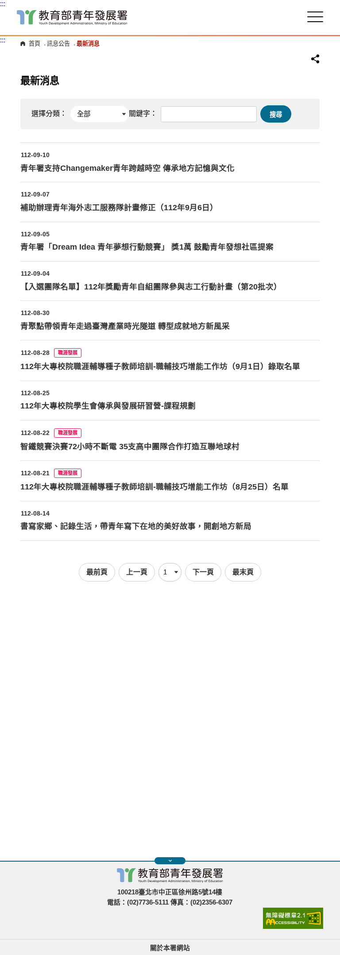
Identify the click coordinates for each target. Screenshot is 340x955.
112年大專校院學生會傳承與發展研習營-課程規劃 (108, 405)
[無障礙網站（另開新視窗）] (293, 926)
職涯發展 (67, 352)
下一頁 (203, 572)
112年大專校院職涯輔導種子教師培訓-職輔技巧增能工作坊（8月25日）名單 (154, 486)
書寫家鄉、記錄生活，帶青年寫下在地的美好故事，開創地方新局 (135, 526)
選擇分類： (49, 113)
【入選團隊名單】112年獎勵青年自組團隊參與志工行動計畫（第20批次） (151, 286)
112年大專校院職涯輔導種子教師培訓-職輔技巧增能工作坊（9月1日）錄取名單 (160, 366)
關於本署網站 (170, 947)
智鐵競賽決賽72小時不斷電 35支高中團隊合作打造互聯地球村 (130, 446)
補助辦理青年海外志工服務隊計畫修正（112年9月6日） (119, 207)
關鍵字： (143, 113)
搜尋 (276, 114)
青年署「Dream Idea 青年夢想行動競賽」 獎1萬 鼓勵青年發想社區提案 (147, 247)
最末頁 (243, 572)
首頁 (34, 43)
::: (2, 4)
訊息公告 (58, 43)
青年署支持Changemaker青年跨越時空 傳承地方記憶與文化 (127, 168)
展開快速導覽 (170, 860)
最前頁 (97, 572)
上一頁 (136, 572)
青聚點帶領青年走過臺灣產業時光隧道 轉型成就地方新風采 (125, 326)
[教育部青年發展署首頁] (72, 17)
